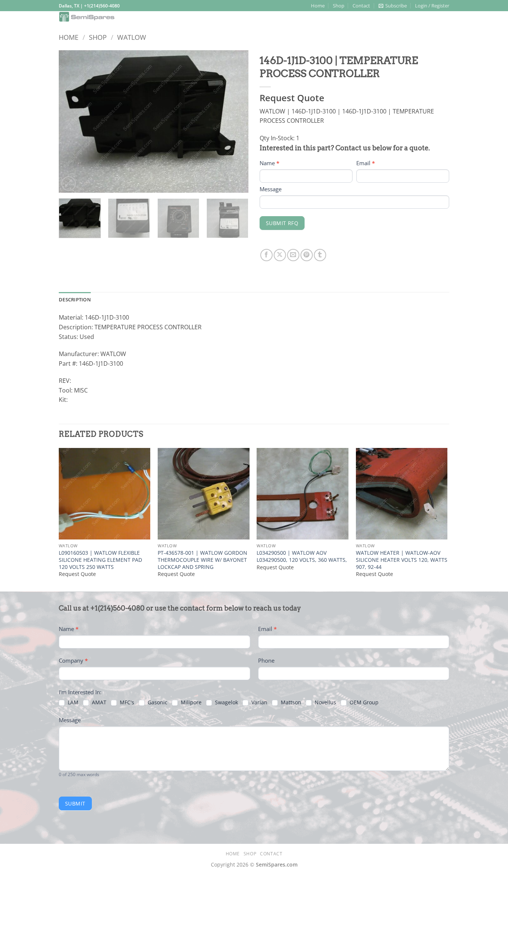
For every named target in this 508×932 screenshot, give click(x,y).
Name (269, 163)
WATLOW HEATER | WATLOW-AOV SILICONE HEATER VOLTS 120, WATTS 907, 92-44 (401, 560)
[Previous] (71, 121)
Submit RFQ (282, 223)
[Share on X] (280, 255)
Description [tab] (75, 299)
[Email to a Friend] (293, 255)
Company (73, 660)
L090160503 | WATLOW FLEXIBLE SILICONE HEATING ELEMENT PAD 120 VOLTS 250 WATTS (100, 560)
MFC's (126, 702)
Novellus (324, 702)
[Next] (235, 121)
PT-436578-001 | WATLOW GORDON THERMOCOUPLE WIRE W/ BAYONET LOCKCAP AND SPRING (202, 560)
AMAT (98, 702)
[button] (393, 5)
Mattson (290, 702)
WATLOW (131, 37)
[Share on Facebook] (266, 255)
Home (318, 5)
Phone (266, 660)
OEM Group (363, 702)
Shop (338, 5)
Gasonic (156, 702)
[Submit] (441, 17)
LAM (72, 702)
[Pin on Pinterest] (306, 255)
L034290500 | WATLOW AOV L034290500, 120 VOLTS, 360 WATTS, (302, 556)
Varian (258, 702)
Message (271, 189)
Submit (75, 803)
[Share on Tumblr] (320, 255)
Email (365, 163)
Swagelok (225, 702)
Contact (361, 5)
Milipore (190, 702)
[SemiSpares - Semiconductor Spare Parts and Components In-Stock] (123, 16)
